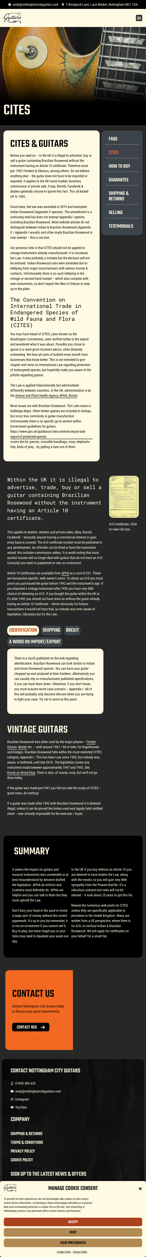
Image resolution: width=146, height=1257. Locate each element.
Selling (116, 213)
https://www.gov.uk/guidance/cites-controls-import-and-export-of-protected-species (48, 434)
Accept (73, 1222)
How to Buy (119, 166)
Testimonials (121, 226)
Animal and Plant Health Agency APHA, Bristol (46, 396)
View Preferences (73, 1243)
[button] (140, 1189)
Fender (91, 742)
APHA (65, 573)
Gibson (12, 747)
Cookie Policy (64, 1251)
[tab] (23, 630)
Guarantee (119, 180)
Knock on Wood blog (21, 773)
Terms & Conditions (27, 1142)
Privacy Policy (80, 1251)
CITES (113, 153)
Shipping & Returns (119, 196)
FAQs (113, 139)
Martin (22, 747)
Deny (73, 1232)
